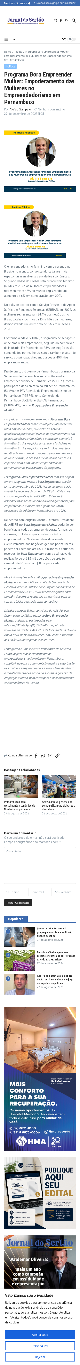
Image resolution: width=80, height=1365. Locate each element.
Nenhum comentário (51, 109)
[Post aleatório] (64, 39)
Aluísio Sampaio (20, 109)
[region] (40, 1327)
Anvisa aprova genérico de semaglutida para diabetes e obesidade (58, 805)
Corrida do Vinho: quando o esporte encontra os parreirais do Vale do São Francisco (56, 956)
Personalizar (40, 1346)
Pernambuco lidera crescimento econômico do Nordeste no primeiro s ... (19, 805)
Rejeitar (40, 1357)
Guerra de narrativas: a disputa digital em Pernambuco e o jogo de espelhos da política (55, 979)
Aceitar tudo (40, 1334)
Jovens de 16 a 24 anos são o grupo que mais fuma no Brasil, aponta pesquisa (54, 932)
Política (18, 51)
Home (7, 51)
